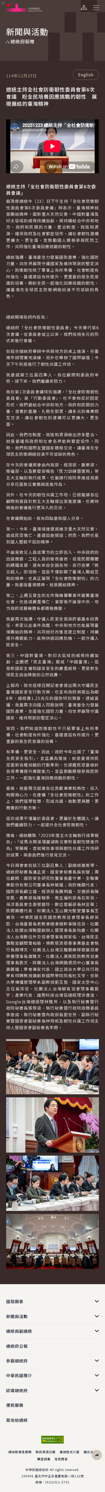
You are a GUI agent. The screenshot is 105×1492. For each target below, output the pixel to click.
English (86, 74)
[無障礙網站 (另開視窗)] (52, 1440)
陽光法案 (90, 1452)
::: (3, 3)
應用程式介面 (70, 1452)
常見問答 (61, 1459)
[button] (97, 1455)
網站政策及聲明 (20, 1452)
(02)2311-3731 (57, 1482)
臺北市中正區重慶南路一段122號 (59, 1476)
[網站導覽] (83, 8)
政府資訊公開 (46, 1452)
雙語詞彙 (43, 1459)
